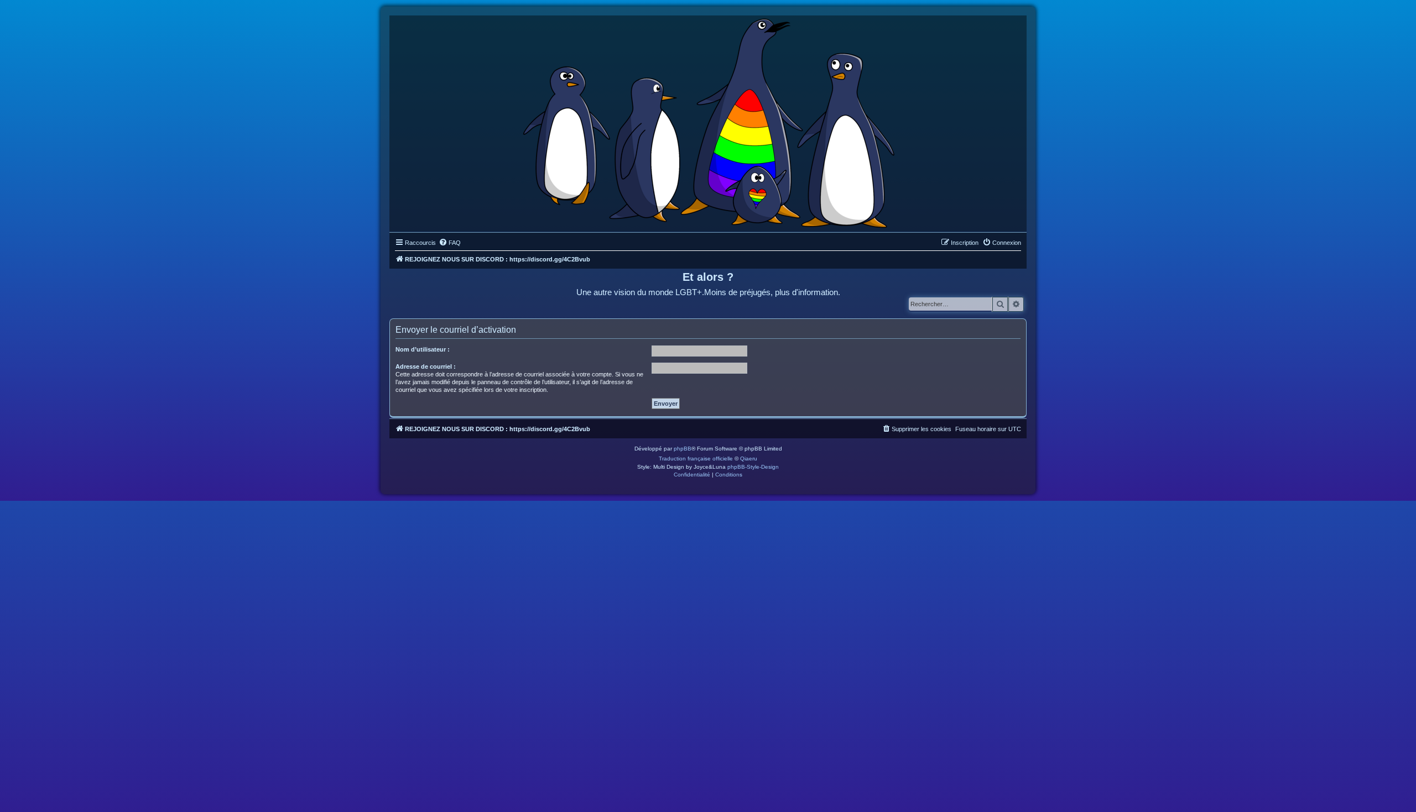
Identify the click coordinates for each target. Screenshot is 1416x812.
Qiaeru (748, 458)
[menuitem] (450, 242)
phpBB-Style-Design (753, 467)
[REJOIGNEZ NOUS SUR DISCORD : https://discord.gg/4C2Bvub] (708, 121)
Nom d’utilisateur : (422, 349)
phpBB (682, 449)
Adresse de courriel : (425, 366)
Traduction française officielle (696, 458)
